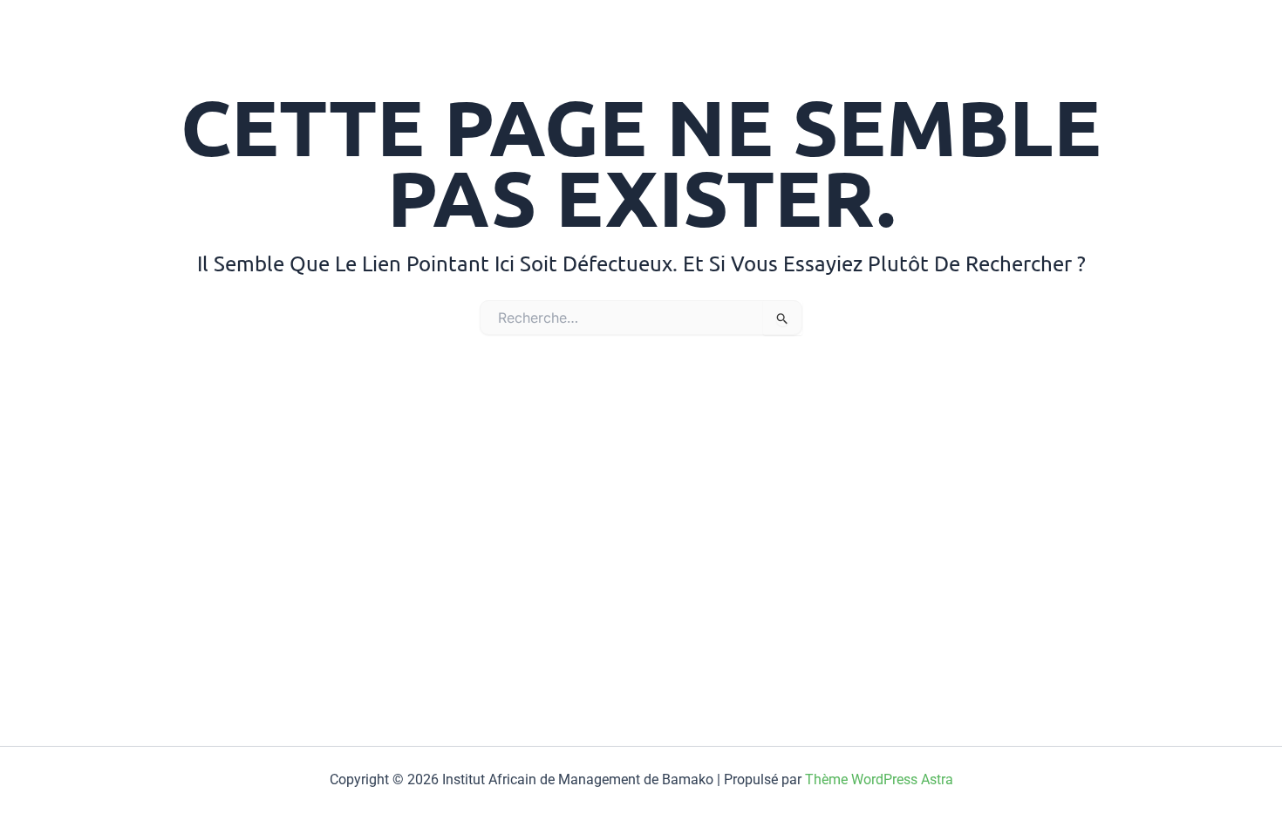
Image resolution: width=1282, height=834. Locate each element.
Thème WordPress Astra (879, 779)
